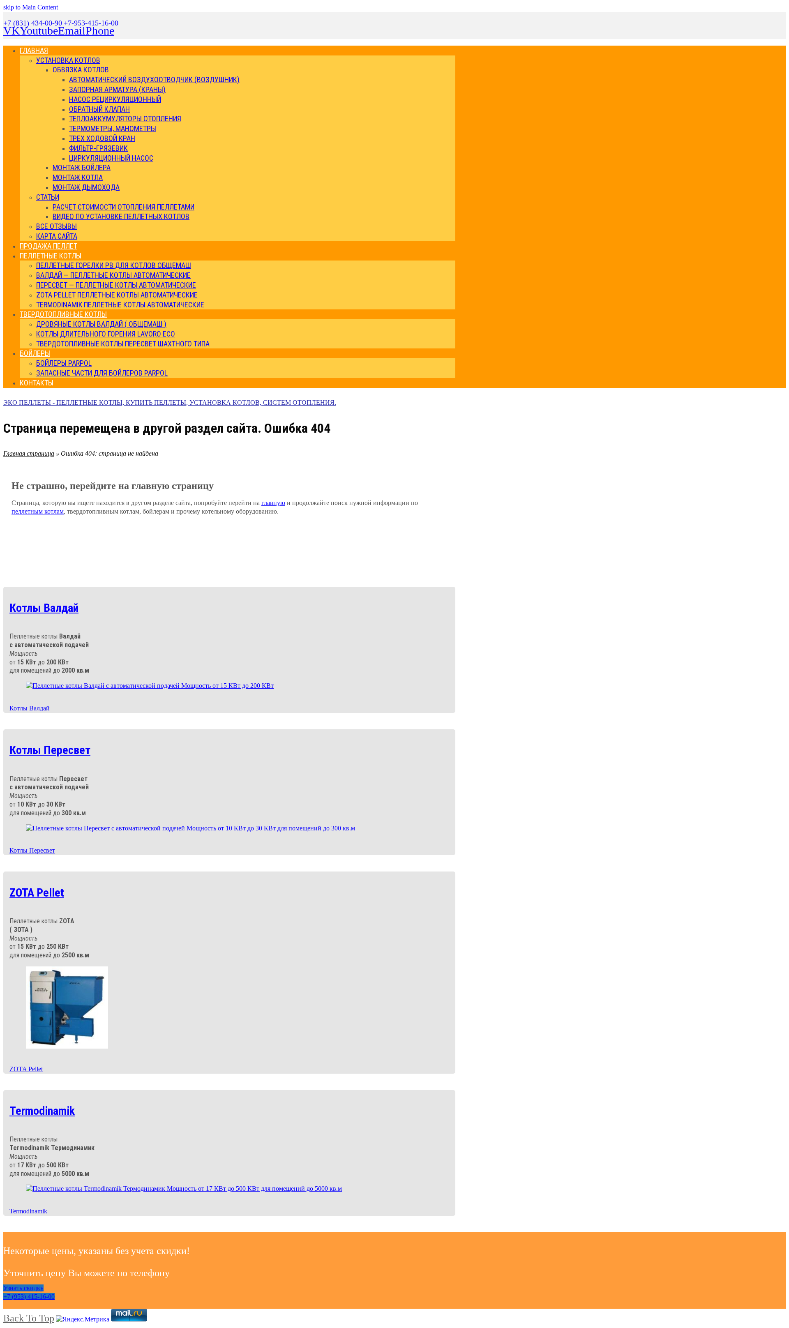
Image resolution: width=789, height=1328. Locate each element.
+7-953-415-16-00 (91, 23)
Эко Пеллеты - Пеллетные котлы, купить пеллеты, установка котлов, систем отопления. (169, 402)
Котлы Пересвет (32, 850)
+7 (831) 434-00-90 (32, 23)
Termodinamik (28, 1211)
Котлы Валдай (29, 708)
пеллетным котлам (38, 511)
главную (273, 502)
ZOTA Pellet (26, 1068)
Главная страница (28, 453)
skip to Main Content (30, 7)
